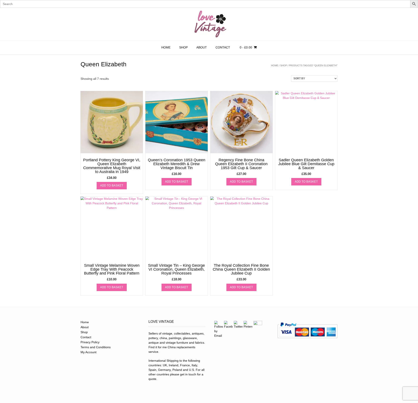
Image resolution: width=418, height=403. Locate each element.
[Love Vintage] (209, 24)
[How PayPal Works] (307, 339)
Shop (183, 47)
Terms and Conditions (96, 347)
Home (165, 47)
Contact (223, 47)
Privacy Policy (90, 342)
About (201, 47)
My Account (88, 352)
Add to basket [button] (111, 185)
